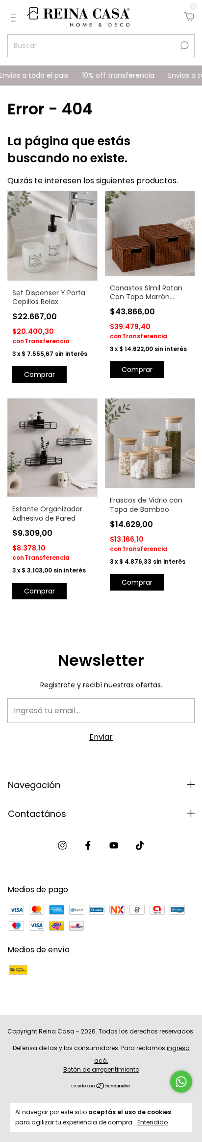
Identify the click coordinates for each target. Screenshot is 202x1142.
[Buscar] (183, 45)
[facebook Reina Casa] (88, 846)
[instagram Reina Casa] (62, 846)
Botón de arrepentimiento (101, 1069)
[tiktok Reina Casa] (140, 846)
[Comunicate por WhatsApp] (181, 1082)
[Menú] (15, 17)
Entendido (152, 1122)
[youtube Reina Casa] (114, 846)
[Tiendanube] (101, 1086)
